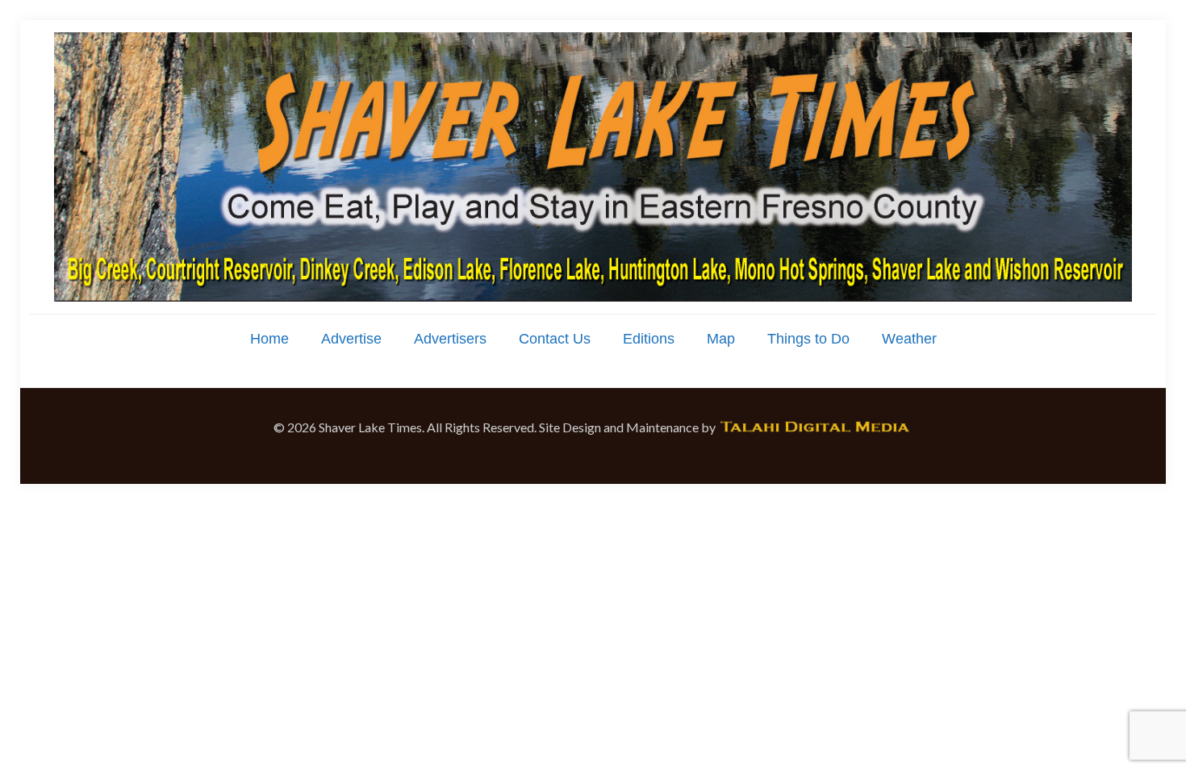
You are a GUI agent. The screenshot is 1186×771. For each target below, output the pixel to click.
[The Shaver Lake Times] (593, 167)
